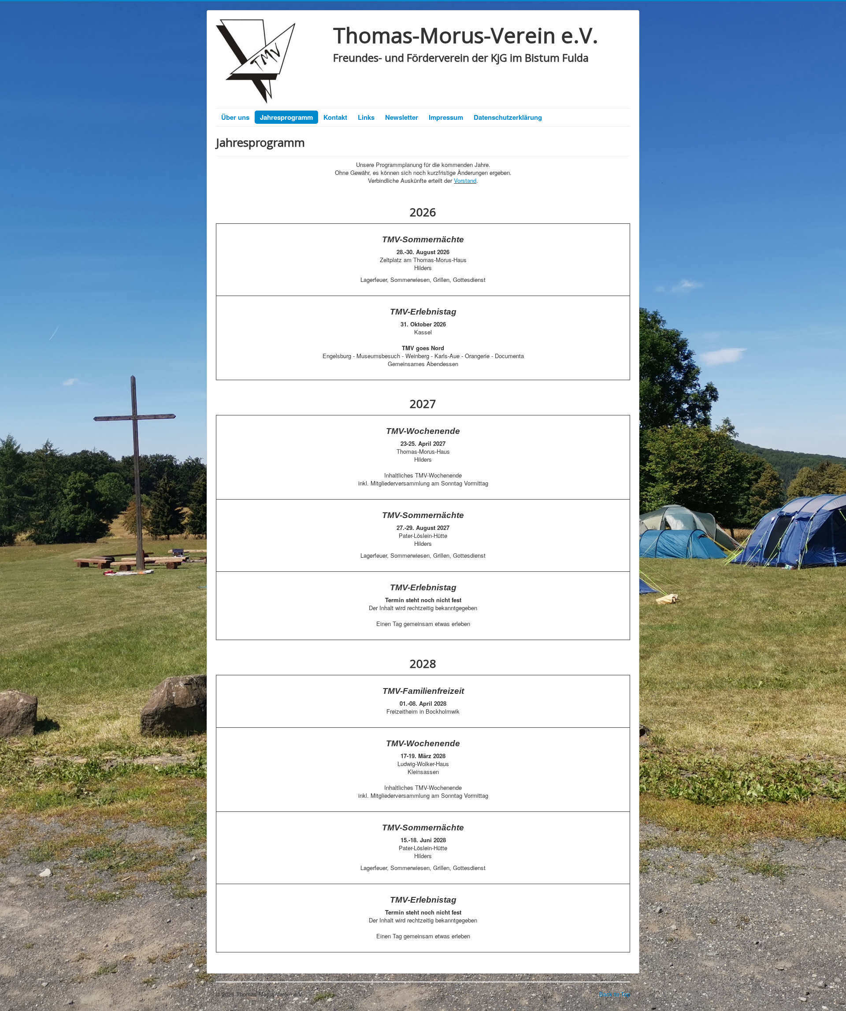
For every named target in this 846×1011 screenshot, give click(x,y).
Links (366, 117)
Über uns (235, 117)
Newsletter (401, 117)
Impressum (446, 117)
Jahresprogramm (286, 117)
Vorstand (465, 180)
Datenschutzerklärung (508, 117)
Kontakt (335, 117)
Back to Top (614, 994)
